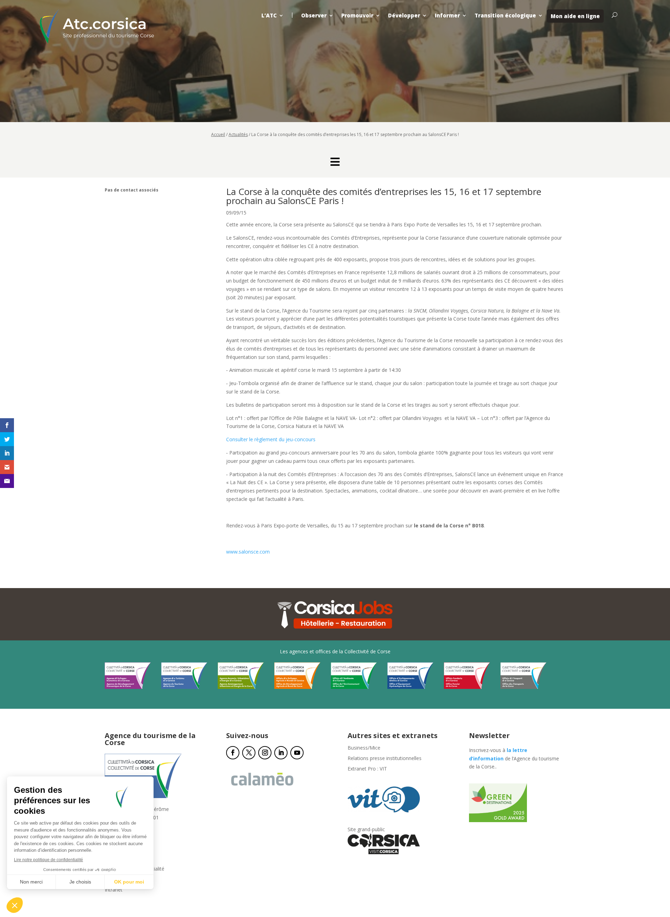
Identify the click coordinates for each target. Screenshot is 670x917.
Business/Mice (364, 748)
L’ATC (269, 15)
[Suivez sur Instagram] (264, 752)
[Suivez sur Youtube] (297, 752)
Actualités (238, 134)
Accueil (218, 134)
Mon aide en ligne (575, 16)
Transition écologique (505, 15)
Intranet (113, 890)
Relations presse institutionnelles (385, 758)
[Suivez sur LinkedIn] (281, 752)
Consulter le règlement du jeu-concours (270, 439)
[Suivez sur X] (248, 752)
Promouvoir (357, 15)
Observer (314, 15)
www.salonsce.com (248, 551)
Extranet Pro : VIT (367, 769)
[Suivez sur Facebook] (232, 752)
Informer (447, 15)
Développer (404, 15)
